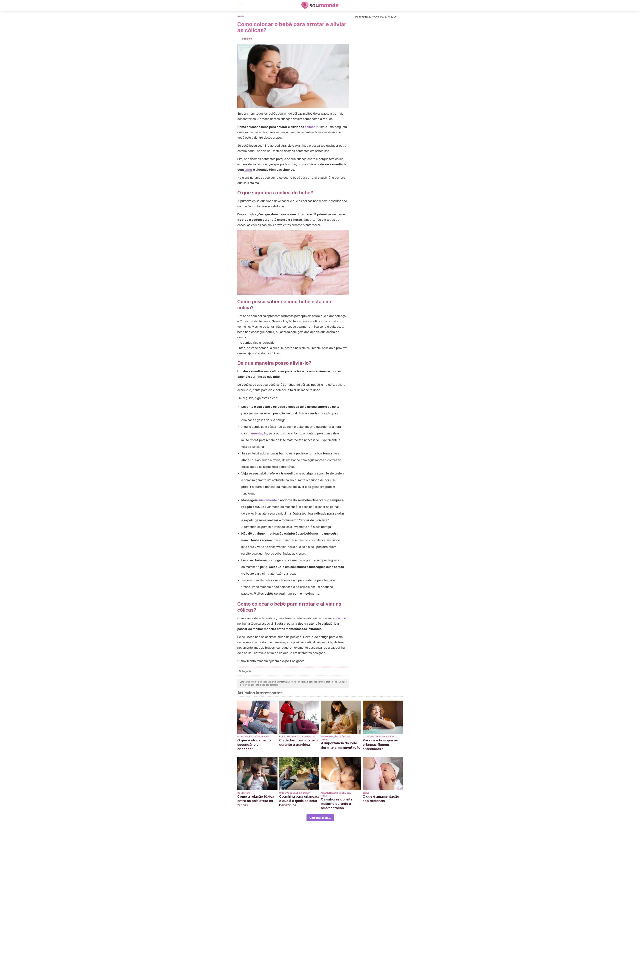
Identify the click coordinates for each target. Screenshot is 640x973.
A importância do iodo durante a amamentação (340, 745)
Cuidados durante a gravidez (296, 736)
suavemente (267, 500)
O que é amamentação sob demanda (381, 798)
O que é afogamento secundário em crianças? (254, 744)
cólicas (310, 127)
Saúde (240, 16)
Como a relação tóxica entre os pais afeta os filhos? (255, 800)
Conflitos (243, 793)
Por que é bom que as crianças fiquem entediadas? (380, 744)
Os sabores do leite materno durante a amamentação (336, 803)
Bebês (366, 793)
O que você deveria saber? (253, 736)
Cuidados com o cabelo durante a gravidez (298, 742)
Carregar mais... (320, 817)
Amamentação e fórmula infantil (336, 738)
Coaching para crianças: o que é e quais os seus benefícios (299, 800)
